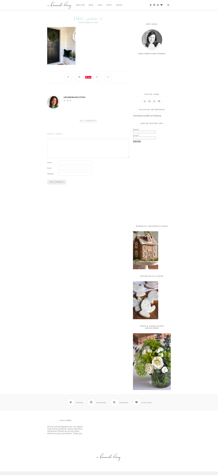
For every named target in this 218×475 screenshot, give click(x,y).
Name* (136, 129)
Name (49, 162)
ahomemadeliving (75, 97)
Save (89, 77)
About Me (80, 5)
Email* (136, 135)
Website (50, 174)
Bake (91, 5)
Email (49, 168)
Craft (109, 5)
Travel (119, 5)
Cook (99, 5)
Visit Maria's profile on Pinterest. (147, 116)
